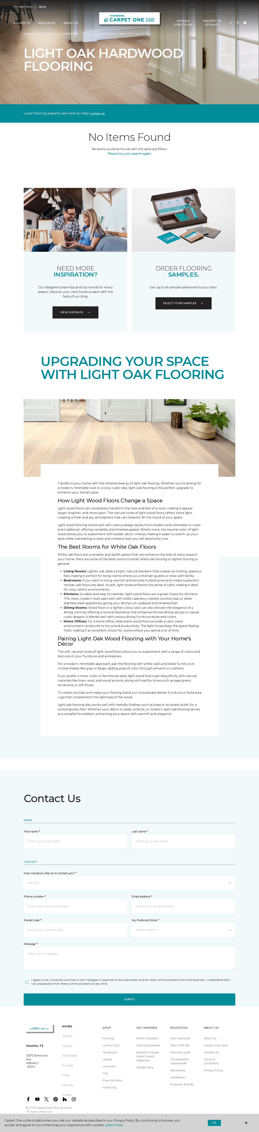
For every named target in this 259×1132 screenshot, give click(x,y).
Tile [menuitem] (105, 1073)
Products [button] (22, 23)
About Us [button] (71, 23)
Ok (214, 1122)
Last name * (140, 831)
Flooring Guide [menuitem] (180, 1052)
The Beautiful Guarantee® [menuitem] (179, 1061)
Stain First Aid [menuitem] (179, 1045)
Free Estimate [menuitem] (112, 1080)
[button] (230, 23)
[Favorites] (238, 23)
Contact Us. (97, 113)
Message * (30, 944)
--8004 (41, 7)
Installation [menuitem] (178, 1077)
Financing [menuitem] (109, 1087)
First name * (32, 831)
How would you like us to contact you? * (50, 873)
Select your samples (179, 303)
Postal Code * (32, 920)
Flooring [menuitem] (108, 1038)
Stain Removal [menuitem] (180, 1038)
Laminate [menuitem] (109, 1066)
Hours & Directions (183, 22)
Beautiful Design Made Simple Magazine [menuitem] (147, 1056)
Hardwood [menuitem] (110, 1052)
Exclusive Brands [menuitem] (181, 1084)
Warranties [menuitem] (177, 1070)
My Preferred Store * (145, 920)
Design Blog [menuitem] (144, 1067)
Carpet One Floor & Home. (54, 1107)
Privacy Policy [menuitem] (213, 1070)
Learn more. (114, 1125)
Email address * (142, 896)
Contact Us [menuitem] (211, 1052)
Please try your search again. (129, 153)
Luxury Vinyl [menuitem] (111, 1045)
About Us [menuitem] (210, 1038)
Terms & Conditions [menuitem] (211, 1061)
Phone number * (35, 896)
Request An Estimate (212, 22)
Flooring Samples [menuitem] (148, 1045)
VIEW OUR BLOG (71, 312)
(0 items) (245, 22)
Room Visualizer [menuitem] (147, 1038)
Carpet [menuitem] (107, 1059)
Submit (129, 999)
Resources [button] (47, 23)
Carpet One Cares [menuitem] (216, 1045)
